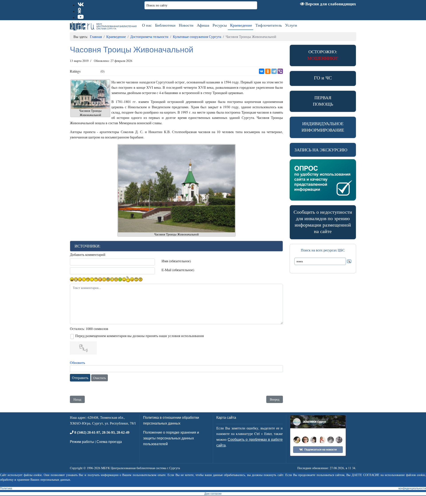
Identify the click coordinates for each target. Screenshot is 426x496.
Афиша (203, 25)
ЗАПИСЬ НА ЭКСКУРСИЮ (320, 150)
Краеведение (241, 25)
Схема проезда (109, 441)
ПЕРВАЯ (323, 101)
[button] (176, 246)
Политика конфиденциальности (213, 488)
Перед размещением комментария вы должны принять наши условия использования (139, 335)
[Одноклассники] (267, 71)
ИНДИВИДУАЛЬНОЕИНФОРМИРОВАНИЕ (323, 127)
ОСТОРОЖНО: (322, 55)
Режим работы (82, 441)
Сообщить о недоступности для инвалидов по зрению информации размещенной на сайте (323, 221)
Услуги (291, 25)
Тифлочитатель (268, 25)
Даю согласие (213, 493)
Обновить (77, 362)
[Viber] (280, 71)
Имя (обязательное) (176, 261)
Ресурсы (220, 25)
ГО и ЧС (323, 77)
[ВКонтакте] (261, 71)
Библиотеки (165, 25)
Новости (186, 25)
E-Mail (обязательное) (178, 269)
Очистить (99, 378)
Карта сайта (226, 417)
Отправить (80, 377)
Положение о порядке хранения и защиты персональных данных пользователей (171, 438)
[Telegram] (274, 71)
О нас (147, 25)
